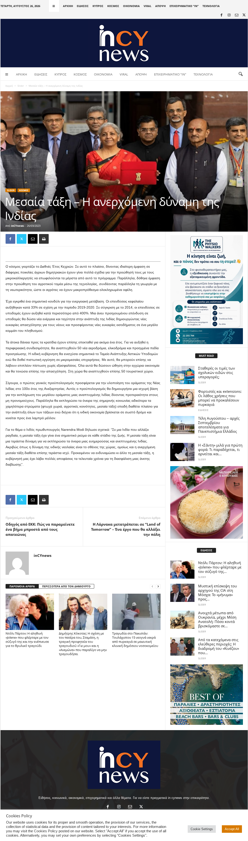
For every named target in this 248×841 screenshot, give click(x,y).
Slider (20, 85)
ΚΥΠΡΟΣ (98, 6)
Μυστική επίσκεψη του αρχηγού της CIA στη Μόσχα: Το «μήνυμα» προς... (217, 592)
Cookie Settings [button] (202, 829)
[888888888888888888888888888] (206, 289)
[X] (244, 15)
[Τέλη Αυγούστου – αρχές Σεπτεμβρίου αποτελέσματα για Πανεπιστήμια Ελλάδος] (182, 425)
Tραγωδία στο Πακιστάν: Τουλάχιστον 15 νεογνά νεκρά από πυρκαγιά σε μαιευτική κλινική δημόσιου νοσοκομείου (135, 639)
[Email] (33, 239)
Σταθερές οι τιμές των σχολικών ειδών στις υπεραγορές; (216, 372)
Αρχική (9, 85)
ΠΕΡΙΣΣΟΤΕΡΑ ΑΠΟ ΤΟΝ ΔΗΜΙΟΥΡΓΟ (66, 586)
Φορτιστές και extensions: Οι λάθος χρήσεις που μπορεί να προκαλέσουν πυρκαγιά (220, 398)
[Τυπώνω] (44, 239)
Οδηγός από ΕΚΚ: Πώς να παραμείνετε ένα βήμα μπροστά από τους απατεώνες (40, 529)
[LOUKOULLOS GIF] (206, 502)
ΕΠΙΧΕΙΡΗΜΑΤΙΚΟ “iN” (184, 6)
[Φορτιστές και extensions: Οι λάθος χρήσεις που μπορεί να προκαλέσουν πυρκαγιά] (182, 398)
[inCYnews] (124, 43)
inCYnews (17, 225)
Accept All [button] (232, 829)
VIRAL (147, 6)
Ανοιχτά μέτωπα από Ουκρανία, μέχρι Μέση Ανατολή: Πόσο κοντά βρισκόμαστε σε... (217, 619)
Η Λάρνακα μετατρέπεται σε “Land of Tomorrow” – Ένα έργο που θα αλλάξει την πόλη (125, 529)
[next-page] (158, 586)
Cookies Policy (46, 831)
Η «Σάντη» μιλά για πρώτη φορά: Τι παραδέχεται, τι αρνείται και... (220, 449)
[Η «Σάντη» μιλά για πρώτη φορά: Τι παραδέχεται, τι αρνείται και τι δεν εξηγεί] (182, 452)
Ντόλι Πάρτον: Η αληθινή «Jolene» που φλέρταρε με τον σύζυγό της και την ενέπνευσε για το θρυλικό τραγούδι (27, 639)
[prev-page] (152, 586)
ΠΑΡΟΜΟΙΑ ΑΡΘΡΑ (22, 586)
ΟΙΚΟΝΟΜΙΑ (131, 6)
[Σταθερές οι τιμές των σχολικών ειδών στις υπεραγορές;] (182, 375)
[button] (240, 74)
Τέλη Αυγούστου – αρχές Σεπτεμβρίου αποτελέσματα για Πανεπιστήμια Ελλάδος (219, 425)
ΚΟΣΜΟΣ (113, 6)
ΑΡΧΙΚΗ (68, 6)
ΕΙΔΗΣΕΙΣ (83, 6)
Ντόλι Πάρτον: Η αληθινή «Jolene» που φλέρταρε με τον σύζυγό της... (219, 567)
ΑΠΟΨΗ (160, 6)
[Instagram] (229, 15)
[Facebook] (222, 15)
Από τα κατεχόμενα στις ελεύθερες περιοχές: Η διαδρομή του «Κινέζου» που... (218, 646)
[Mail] (237, 15)
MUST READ (206, 355)
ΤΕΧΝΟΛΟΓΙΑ (211, 6)
